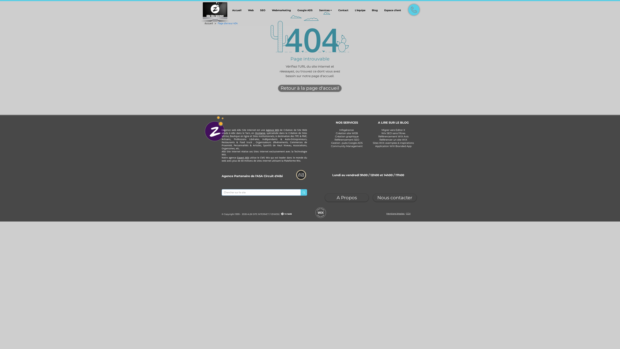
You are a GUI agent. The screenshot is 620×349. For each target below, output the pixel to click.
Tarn (247, 133)
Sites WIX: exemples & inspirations (393, 142)
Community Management (347, 146)
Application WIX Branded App (393, 146)
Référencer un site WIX (393, 139)
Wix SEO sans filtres (393, 133)
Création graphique (347, 136)
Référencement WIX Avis (393, 136)
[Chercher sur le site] (304, 192)
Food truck (246, 142)
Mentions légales (395, 213)
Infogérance (346, 130)
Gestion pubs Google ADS (347, 142)
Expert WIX (243, 157)
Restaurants (228, 142)
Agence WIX (272, 130)
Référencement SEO (347, 139)
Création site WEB (347, 133)
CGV (408, 213)
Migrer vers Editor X (393, 130)
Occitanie (260, 133)
